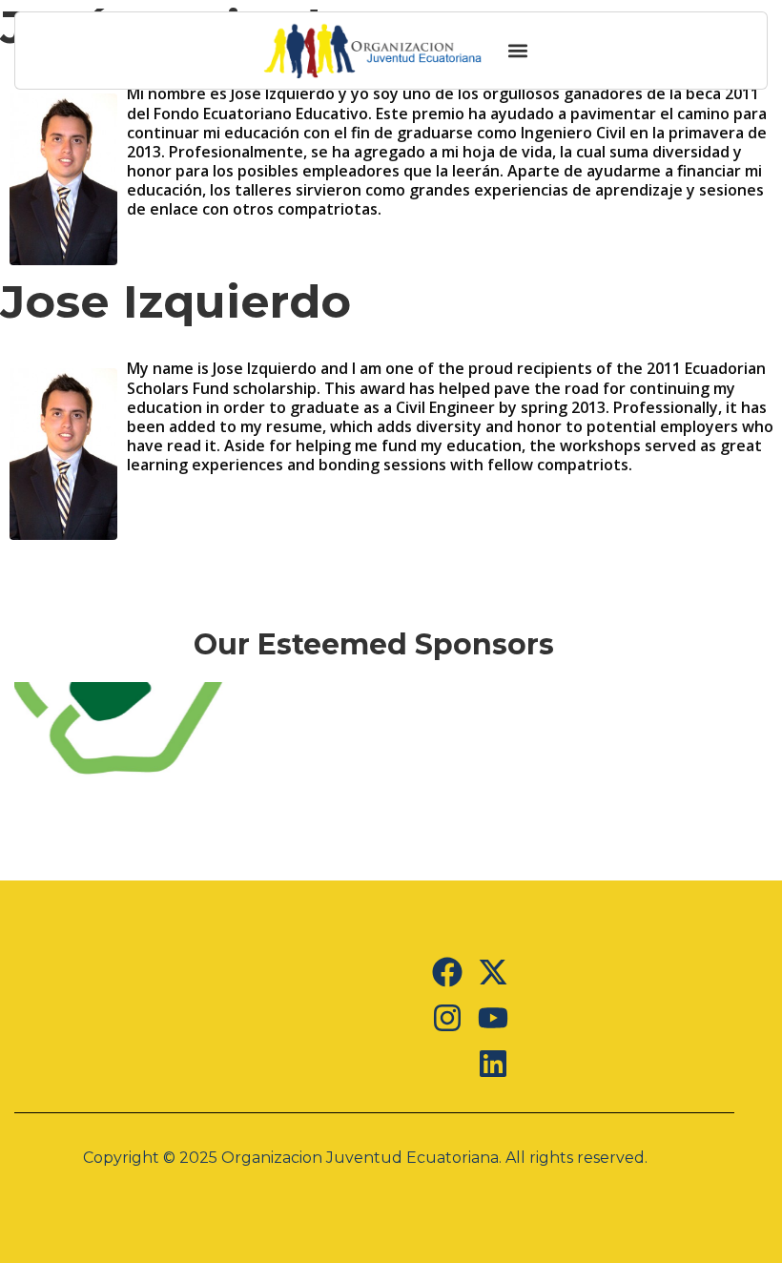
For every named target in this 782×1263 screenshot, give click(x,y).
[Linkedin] (493, 1063)
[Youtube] (493, 1018)
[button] (517, 51)
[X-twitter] (493, 972)
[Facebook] (447, 972)
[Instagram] (447, 1018)
